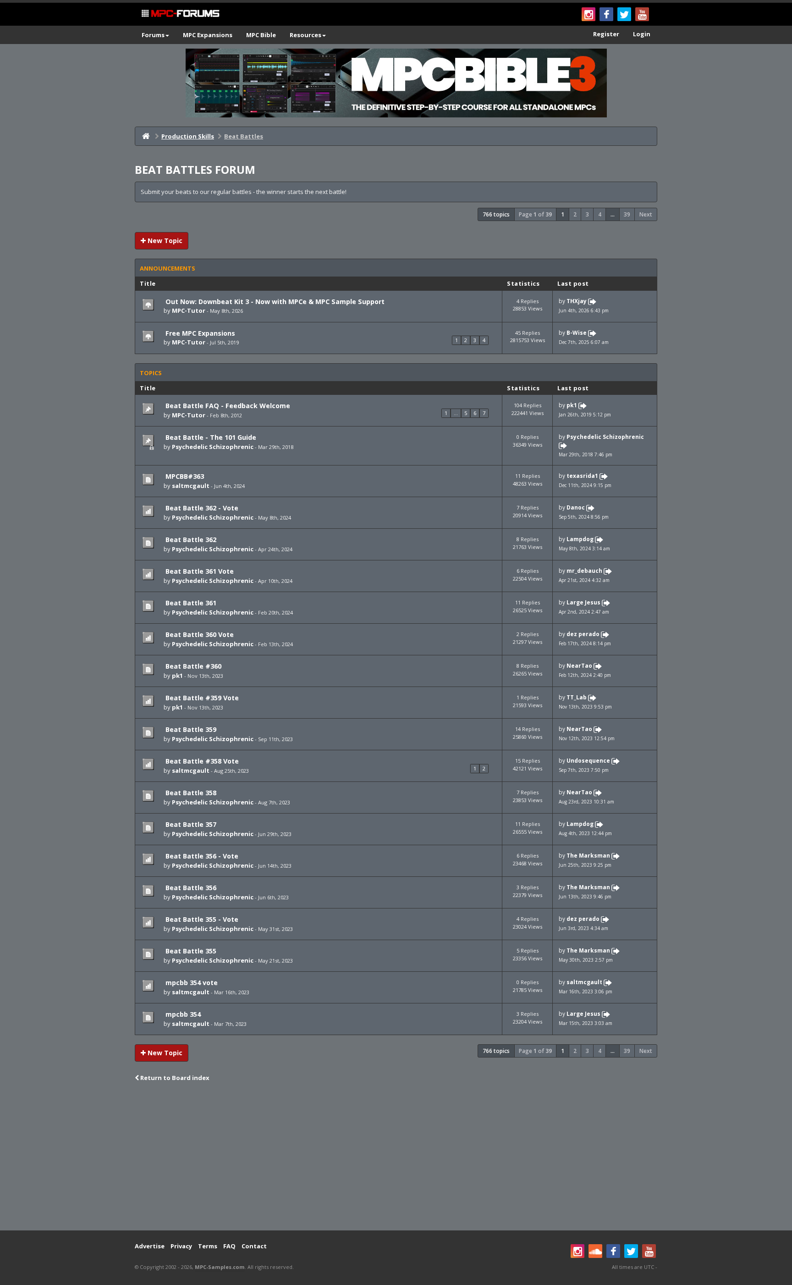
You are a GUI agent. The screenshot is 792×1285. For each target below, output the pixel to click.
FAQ (229, 1246)
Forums (153, 35)
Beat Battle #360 (192, 666)
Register (606, 34)
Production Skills (187, 136)
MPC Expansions (207, 35)
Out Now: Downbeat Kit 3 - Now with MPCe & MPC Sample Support (274, 301)
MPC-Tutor (188, 310)
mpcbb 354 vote (191, 982)
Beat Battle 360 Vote (199, 634)
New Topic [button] (164, 240)
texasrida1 (582, 476)
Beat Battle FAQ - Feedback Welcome (227, 405)
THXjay (576, 301)
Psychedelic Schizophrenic (212, 447)
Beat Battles (243, 136)
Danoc (575, 508)
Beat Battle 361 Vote (199, 571)
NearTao (579, 666)
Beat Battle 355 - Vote (201, 919)
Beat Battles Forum (195, 169)
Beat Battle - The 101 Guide (210, 437)
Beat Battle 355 (190, 951)
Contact (254, 1246)
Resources (305, 35)
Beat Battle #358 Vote (201, 761)
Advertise (150, 1246)
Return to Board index (174, 1078)
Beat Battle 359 (190, 729)
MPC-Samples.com (220, 1266)
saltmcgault (190, 486)
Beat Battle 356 (190, 887)
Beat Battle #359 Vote (201, 697)
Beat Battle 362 (190, 539)
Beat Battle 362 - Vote (201, 508)
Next (645, 214)
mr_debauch (584, 571)
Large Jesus (583, 603)
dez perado (583, 634)
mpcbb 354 (182, 1014)
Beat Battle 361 (190, 602)
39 (627, 214)
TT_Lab (576, 697)
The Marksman (588, 855)
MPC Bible (261, 35)
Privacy (181, 1246)
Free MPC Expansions (199, 333)
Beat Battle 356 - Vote (201, 856)
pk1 (571, 406)
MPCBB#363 (184, 476)
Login (641, 34)
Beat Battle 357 (190, 824)
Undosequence (588, 760)
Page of (535, 214)
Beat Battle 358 (190, 792)
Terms (207, 1246)
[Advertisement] (396, 1157)
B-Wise (576, 333)
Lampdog (580, 539)
